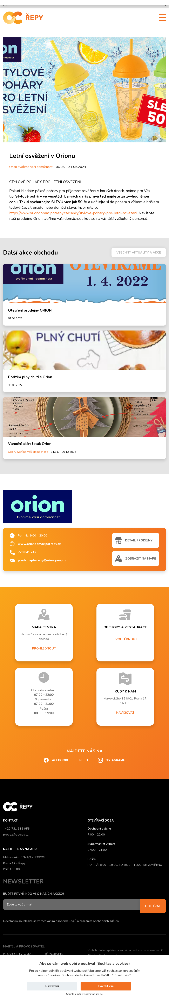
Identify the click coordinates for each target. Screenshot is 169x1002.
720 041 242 (27, 552)
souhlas (112, 971)
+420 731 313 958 (16, 828)
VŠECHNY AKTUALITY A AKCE (138, 252)
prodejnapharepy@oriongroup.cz (42, 560)
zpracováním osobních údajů (56, 921)
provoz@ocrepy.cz (15, 834)
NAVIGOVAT (125, 713)
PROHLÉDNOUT (44, 648)
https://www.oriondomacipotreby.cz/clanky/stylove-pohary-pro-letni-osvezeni (73, 213)
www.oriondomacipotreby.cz (39, 544)
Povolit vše (106, 986)
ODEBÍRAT (153, 906)
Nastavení (52, 986)
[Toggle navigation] (161, 18)
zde (100, 994)
